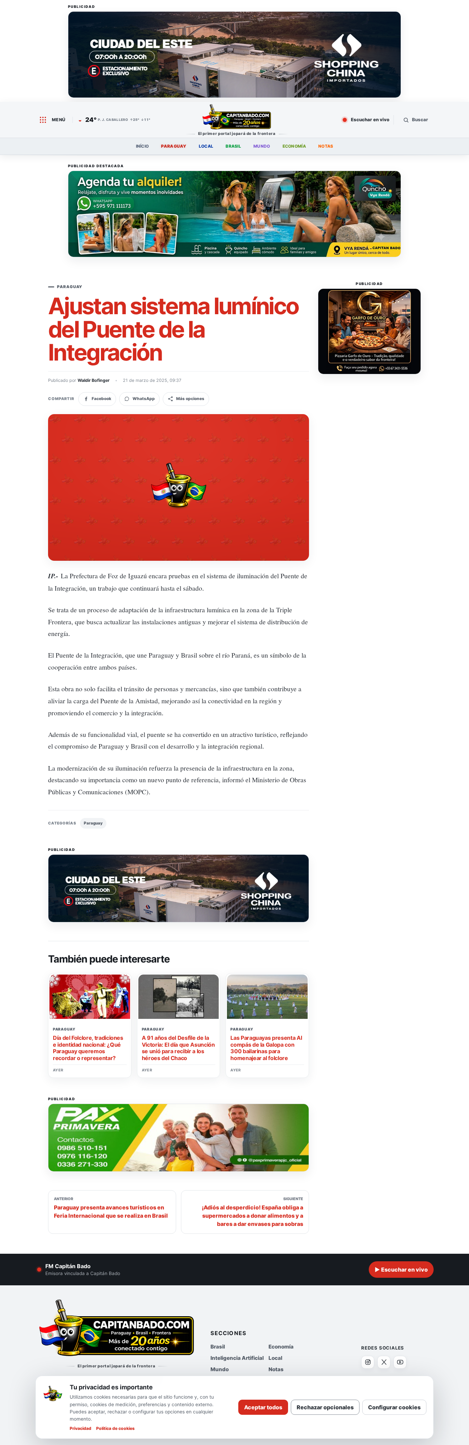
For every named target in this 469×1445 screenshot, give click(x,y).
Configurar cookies (394, 1407)
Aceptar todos (263, 1407)
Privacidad (80, 1428)
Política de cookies (115, 1428)
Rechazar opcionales (325, 1407)
